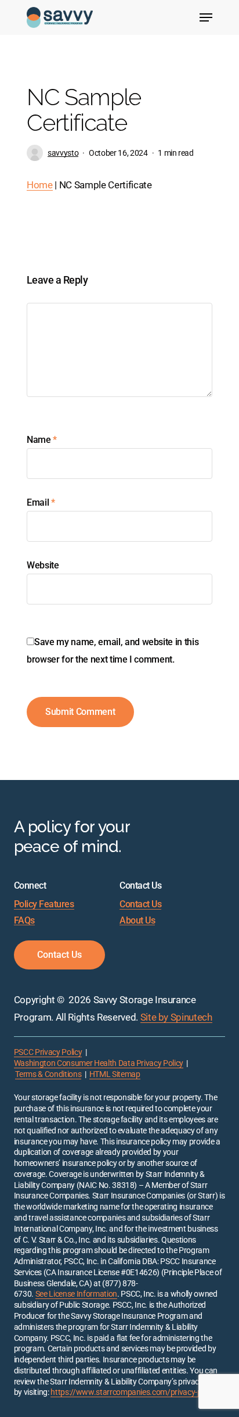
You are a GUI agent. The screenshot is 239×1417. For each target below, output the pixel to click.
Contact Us (140, 904)
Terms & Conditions (48, 1074)
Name (42, 439)
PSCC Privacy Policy (48, 1052)
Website (43, 565)
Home (40, 185)
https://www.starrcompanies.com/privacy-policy (133, 1392)
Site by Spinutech (176, 1017)
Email (41, 502)
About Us (137, 920)
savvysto (63, 153)
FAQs (24, 920)
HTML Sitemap (114, 1074)
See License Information (76, 1294)
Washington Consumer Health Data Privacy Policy (98, 1063)
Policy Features (44, 904)
